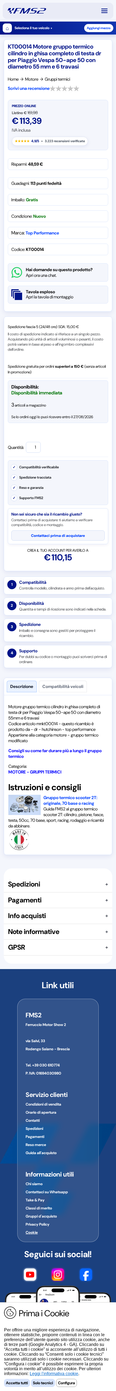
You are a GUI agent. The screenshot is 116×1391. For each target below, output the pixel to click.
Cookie (32, 1232)
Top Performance (42, 233)
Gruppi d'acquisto (41, 1216)
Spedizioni (34, 1128)
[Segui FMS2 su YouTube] (30, 1275)
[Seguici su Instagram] (58, 1275)
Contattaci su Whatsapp (47, 1191)
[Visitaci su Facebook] (86, 1275)
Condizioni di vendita (43, 1104)
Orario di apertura (41, 1112)
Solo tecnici (43, 1382)
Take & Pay (35, 1200)
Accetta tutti (17, 1382)
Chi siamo (34, 1183)
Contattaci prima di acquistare (58, 535)
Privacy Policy (37, 1224)
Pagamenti (35, 1136)
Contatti (33, 1120)
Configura (66, 1382)
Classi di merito (39, 1208)
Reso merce (36, 1144)
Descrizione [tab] (21, 686)
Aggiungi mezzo (99, 28)
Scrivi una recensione (29, 88)
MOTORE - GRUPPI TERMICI (35, 772)
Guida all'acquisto (41, 1152)
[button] (106, 11)
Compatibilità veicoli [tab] (62, 686)
